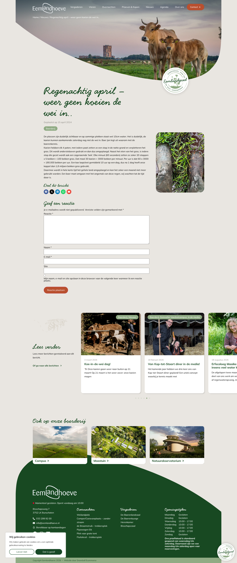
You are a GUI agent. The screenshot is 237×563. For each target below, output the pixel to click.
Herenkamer (127, 522)
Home (36, 17)
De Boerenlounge (129, 518)
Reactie (48, 214)
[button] (46, 191)
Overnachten (108, 7)
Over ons (179, 7)
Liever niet (21, 551)
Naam (48, 247)
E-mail (48, 257)
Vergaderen (76, 7)
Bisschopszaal (128, 526)
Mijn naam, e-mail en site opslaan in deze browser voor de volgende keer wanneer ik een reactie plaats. (93, 279)
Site (46, 266)
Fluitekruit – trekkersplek (89, 537)
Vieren (92, 7)
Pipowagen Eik (84, 529)
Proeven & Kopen (130, 7)
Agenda (164, 7)
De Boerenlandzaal (130, 514)
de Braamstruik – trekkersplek (92, 526)
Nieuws (150, 7)
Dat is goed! (49, 551)
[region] (35, 545)
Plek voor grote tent (87, 533)
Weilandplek (83, 514)
